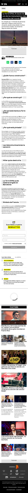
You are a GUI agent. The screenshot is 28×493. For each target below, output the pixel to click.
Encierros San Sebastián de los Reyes (9, 0)
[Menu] (26, 4)
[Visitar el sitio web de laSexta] (11, 471)
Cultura (14, 307)
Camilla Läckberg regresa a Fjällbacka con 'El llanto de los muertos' (7, 343)
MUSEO (6, 279)
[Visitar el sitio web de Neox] (17, 471)
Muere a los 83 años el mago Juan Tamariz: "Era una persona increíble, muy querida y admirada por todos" (14, 264)
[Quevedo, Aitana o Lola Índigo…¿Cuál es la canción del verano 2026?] (14, 380)
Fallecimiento (8, 260)
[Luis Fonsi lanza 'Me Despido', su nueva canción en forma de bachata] (14, 428)
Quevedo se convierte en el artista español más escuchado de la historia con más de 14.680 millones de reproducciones (20, 405)
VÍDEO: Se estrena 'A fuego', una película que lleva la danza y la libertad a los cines (13, 366)
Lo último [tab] (18, 257)
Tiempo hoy (19, 0)
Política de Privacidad (17, 243)
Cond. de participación (11, 489)
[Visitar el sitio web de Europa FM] (22, 474)
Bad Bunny (7, 269)
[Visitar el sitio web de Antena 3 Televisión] (5, 471)
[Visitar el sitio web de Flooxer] (21, 477)
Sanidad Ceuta (24, 0)
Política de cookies (21, 487)
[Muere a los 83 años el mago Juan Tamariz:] (7, 398)
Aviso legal (5, 487)
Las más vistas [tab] (6, 257)
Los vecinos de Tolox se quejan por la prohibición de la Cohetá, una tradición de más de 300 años (20, 453)
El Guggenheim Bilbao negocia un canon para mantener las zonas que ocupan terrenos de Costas (15, 282)
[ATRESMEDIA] (14, 466)
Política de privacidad (12, 487)
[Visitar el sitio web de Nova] (22, 471)
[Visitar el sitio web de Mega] (5, 474)
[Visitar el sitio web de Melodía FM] (6, 477)
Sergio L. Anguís (9, 56)
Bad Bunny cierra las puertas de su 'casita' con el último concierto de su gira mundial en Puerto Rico (15, 273)
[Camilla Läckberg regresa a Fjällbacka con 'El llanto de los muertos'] (7, 338)
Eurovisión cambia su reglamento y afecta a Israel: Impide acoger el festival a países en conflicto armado (6, 454)
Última (19, 4)
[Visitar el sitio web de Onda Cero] (17, 474)
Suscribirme (14, 247)
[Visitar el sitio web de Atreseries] (11, 474)
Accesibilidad (18, 489)
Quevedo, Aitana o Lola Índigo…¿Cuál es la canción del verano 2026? (13, 389)
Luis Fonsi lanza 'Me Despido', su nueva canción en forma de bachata (13, 438)
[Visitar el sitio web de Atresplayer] (14, 477)
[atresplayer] (23, 4)
